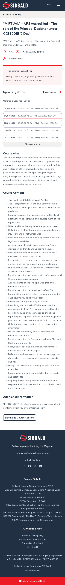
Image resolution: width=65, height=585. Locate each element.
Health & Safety (13, 14)
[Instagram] (35, 466)
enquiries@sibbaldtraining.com (33, 453)
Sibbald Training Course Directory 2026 (32, 486)
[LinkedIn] (24, 466)
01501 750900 (32, 459)
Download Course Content (19, 417)
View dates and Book (34, 581)
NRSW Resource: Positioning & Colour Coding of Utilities (32, 512)
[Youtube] (40, 466)
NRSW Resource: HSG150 (32, 497)
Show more (31, 144)
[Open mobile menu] (58, 5)
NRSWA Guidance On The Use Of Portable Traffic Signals (32, 516)
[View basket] (49, 5)
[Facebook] (29, 466)
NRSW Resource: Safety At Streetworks (32, 520)
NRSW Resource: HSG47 (32, 501)
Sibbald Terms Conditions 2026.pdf (32, 566)
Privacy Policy (32, 570)
